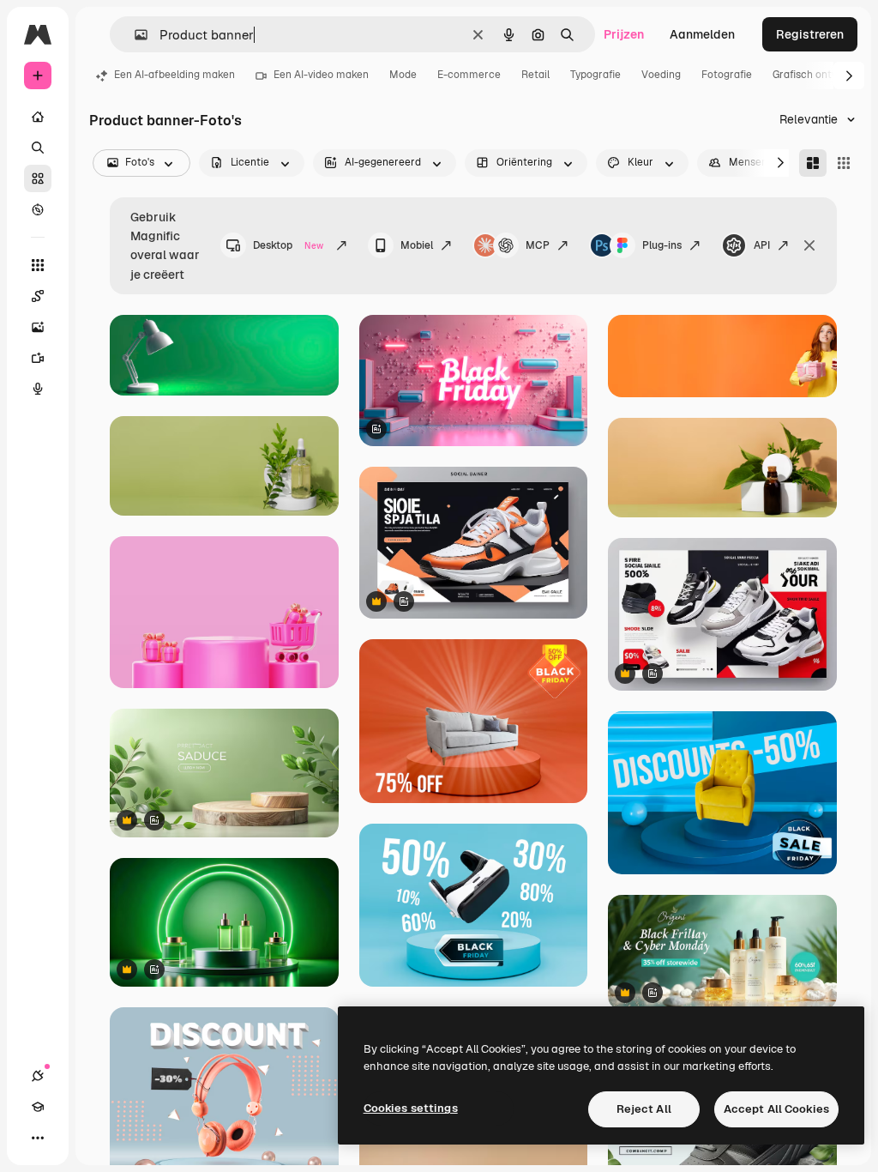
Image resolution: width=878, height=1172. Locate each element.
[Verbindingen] (37, 1076)
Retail (535, 75)
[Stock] (37, 178)
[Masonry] (813, 163)
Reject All (643, 1109)
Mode (403, 75)
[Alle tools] (37, 265)
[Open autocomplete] (134, 34)
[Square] (843, 163)
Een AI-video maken (321, 75)
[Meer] (37, 1137)
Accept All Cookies (776, 1109)
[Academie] (37, 1107)
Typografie (595, 75)
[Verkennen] (37, 209)
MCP (538, 245)
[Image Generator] (37, 327)
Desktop (288, 245)
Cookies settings (411, 1108)
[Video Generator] (37, 358)
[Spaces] (37, 296)
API (762, 245)
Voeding (661, 75)
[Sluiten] (809, 245)
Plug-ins (662, 245)
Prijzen (624, 34)
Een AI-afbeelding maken (174, 75)
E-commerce (469, 75)
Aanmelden (702, 34)
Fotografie (726, 75)
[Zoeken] (37, 147)
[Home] (37, 116)
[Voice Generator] (37, 388)
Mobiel (416, 245)
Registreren (810, 34)
